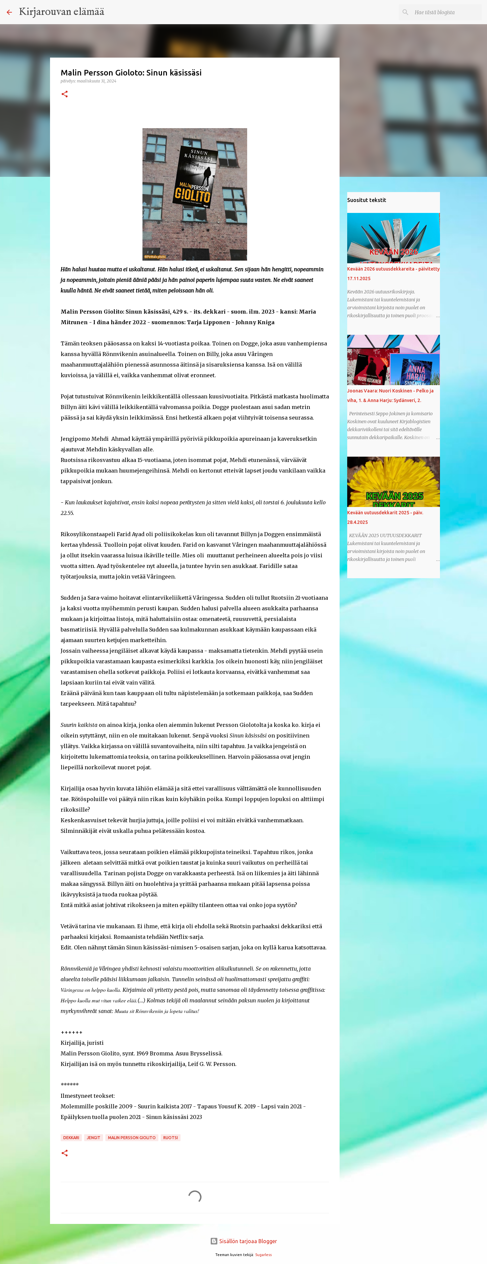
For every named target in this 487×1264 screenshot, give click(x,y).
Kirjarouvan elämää (61, 12)
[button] (65, 94)
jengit (93, 1138)
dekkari (71, 1138)
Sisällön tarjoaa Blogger (247, 1241)
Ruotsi (170, 1138)
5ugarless (263, 1255)
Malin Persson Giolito (132, 1138)
